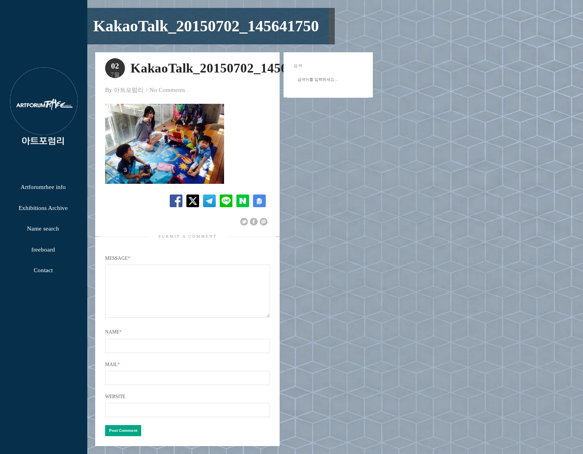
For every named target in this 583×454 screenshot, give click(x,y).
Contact (43, 270)
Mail (112, 364)
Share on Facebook (254, 222)
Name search (43, 228)
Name (113, 332)
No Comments (167, 90)
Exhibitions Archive (43, 208)
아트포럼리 (129, 90)
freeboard (43, 249)
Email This (264, 222)
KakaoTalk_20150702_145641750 (206, 26)
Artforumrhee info (43, 187)
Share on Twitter (244, 222)
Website (115, 396)
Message (117, 258)
